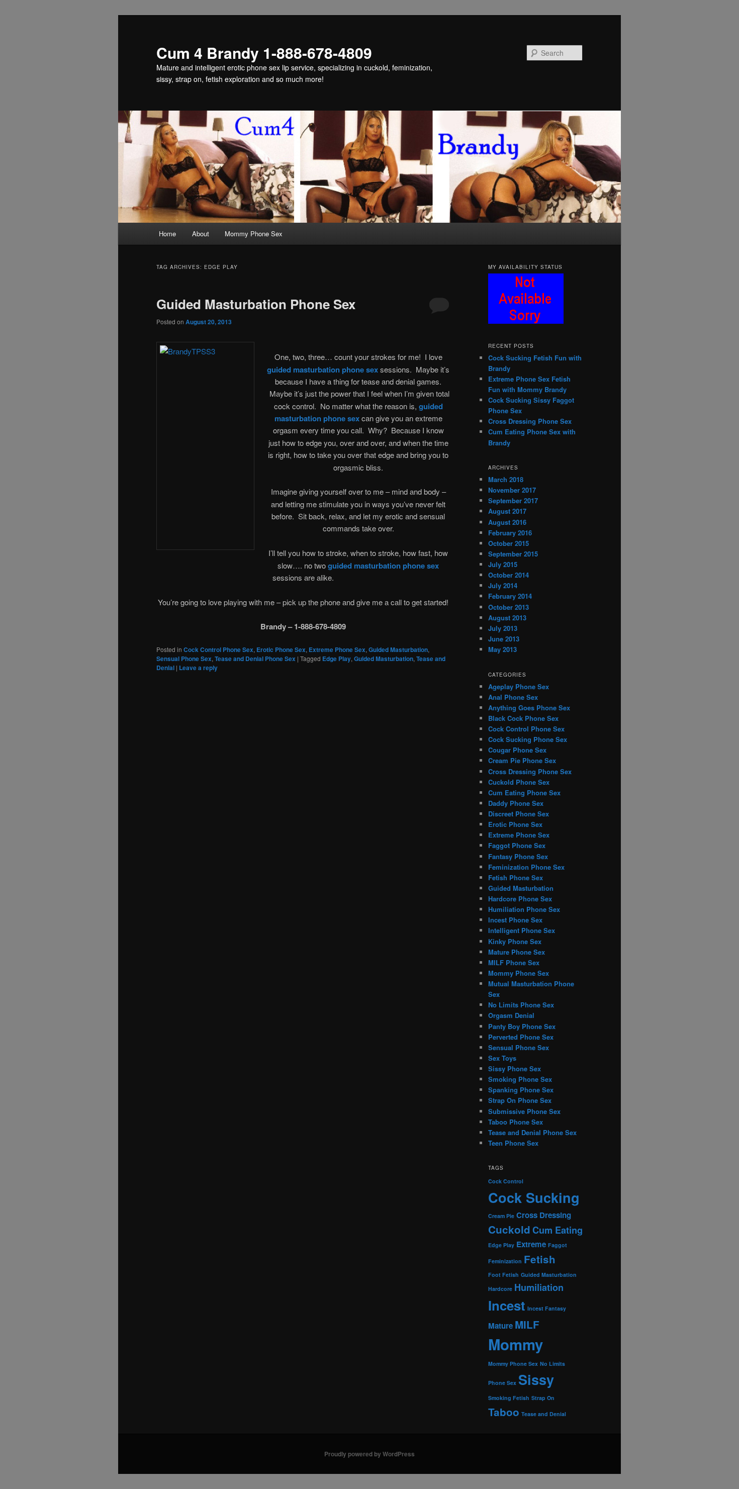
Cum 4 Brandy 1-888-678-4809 (264, 52)
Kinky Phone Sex (514, 941)
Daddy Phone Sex (515, 803)
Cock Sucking (534, 1197)
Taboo (503, 1412)
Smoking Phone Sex (520, 1079)
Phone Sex (502, 1382)
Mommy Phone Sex (254, 233)
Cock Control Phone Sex (218, 649)
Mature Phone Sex (516, 952)
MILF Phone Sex (513, 962)
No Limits (552, 1363)
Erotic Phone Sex (281, 649)
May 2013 (502, 649)
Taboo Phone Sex (515, 1122)
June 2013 (503, 638)
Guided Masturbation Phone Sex (255, 304)
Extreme (531, 1244)
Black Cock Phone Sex (523, 718)
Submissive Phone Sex (524, 1111)
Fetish (540, 1259)
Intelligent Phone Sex (521, 930)
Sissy (536, 1379)
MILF (527, 1324)
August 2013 (507, 617)
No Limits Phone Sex (521, 1004)
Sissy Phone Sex (514, 1068)
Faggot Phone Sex (516, 845)
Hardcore (500, 1288)
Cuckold (509, 1229)
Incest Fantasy (546, 1308)
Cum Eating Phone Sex (524, 792)
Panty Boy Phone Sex (522, 1026)
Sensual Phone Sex (184, 658)
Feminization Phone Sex (526, 867)
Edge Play (336, 658)
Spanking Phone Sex (520, 1089)
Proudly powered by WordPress (369, 1453)
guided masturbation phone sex (322, 369)
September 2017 (513, 500)
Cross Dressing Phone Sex (530, 421)
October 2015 (508, 543)
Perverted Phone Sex (520, 1037)
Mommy (515, 1344)
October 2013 (508, 607)
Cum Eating (557, 1230)
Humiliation (539, 1287)
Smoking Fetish (508, 1398)
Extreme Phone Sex (337, 649)
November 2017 (512, 490)
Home (167, 233)
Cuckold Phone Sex (518, 782)
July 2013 (502, 628)
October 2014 (508, 575)
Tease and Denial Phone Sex (255, 658)
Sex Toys (502, 1058)
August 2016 (507, 522)
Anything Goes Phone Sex (529, 707)
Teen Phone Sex (513, 1143)
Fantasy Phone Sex (518, 856)
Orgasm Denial (511, 1015)
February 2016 (510, 532)
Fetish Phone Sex (515, 877)
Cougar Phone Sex (517, 750)
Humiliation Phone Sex (524, 909)
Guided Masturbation (398, 649)
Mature (500, 1325)
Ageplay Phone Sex (518, 686)
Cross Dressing (543, 1215)
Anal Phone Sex (513, 697)
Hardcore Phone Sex (520, 898)
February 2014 (510, 596)
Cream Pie (501, 1216)
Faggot (557, 1245)
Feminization (505, 1261)
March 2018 (505, 479)
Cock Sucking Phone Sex (527, 739)
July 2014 (502, 585)
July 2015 (502, 564)
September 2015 (513, 554)
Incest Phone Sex (515, 919)
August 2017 (507, 511)
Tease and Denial (543, 1414)
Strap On (543, 1398)
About (200, 233)
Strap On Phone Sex (519, 1100)
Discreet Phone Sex (518, 813)
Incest (506, 1305)
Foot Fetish (503, 1274)
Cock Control (505, 1181)
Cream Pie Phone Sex (522, 760)
